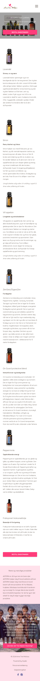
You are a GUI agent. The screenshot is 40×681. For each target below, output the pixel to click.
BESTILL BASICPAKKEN (20, 32)
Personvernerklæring (20, 665)
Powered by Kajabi (20, 661)
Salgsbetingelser (20, 670)
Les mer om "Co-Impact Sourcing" (20, 646)
